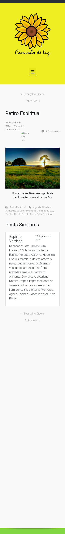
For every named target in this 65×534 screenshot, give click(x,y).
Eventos (9, 214)
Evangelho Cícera (34, 94)
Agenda (37, 207)
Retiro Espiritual (18, 207)
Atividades (47, 207)
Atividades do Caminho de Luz (20, 210)
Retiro (33, 214)
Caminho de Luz (45, 210)
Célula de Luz (12, 129)
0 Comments (53, 131)
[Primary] (32, 72)
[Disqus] (32, 375)
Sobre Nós (31, 101)
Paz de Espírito (21, 214)
